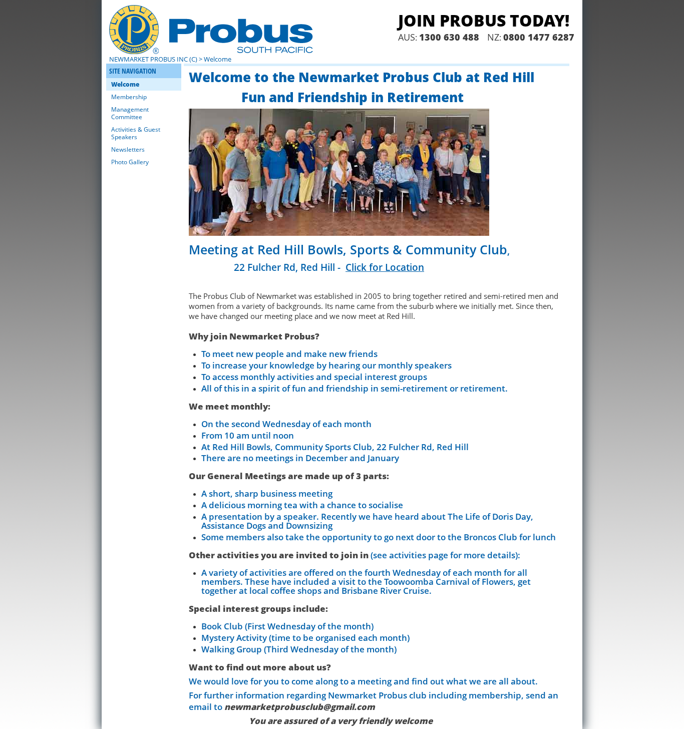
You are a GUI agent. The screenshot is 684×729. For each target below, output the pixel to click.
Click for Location (385, 267)
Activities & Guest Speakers (135, 133)
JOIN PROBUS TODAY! (483, 20)
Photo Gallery (130, 162)
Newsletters (128, 149)
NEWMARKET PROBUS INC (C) (153, 59)
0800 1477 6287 (538, 37)
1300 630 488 (449, 37)
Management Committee (130, 113)
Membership (129, 97)
